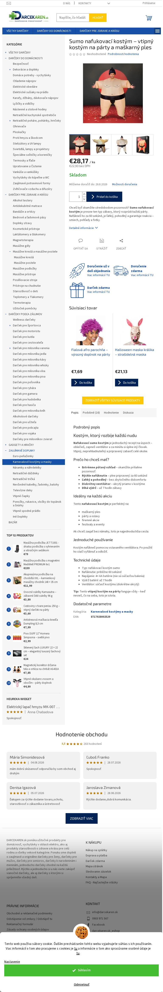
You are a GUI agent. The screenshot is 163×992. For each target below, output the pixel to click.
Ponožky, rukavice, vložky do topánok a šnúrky (37, 504)
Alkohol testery (22, 200)
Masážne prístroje (24, 274)
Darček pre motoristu (26, 331)
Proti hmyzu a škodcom (28, 138)
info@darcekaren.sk (105, 912)
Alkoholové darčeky (25, 416)
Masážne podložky (25, 269)
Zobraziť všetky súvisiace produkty (113, 400)
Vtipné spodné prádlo (26, 511)
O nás (66, 3)
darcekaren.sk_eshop (106, 931)
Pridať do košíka (107, 196)
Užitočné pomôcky (25, 308)
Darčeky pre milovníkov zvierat (32, 439)
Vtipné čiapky (21, 496)
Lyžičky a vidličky (23, 104)
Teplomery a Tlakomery (28, 297)
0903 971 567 (100, 918)
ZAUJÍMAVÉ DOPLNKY (22, 451)
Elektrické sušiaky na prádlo (30, 92)
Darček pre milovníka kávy (29, 360)
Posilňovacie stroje (25, 280)
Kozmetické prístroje (26, 229)
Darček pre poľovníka (26, 382)
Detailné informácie (81, 228)
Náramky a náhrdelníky (27, 468)
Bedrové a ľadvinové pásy (29, 217)
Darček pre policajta (25, 428)
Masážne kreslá (24, 257)
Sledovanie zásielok (98, 872)
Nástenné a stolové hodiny (30, 109)
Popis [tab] (75, 413)
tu (75, 948)
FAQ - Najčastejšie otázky (102, 883)
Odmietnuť (81, 984)
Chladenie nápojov (24, 81)
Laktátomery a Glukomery (29, 234)
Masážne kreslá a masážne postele (35, 252)
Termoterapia (22, 303)
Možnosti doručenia (124, 184)
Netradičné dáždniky (26, 473)
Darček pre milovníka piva (29, 377)
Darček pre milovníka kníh (29, 411)
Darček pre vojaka (24, 433)
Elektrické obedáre (25, 87)
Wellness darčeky (24, 320)
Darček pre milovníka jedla (29, 354)
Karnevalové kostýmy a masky (32, 462)
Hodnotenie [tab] (111, 413)
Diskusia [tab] (128, 413)
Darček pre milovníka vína (29, 371)
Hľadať (98, 17)
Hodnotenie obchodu (82, 734)
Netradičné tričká (24, 479)
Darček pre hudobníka (27, 399)
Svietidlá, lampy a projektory (31, 149)
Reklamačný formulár (20, 924)
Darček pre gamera (25, 394)
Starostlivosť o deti (25, 291)
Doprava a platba (96, 856)
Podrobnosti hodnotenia (123, 54)
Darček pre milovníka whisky (31, 365)
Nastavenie (12, 961)
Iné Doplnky (20, 517)
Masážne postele (25, 263)
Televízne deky (22, 490)
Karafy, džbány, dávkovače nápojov (35, 98)
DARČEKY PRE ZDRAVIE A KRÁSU (28, 195)
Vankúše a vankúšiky (26, 172)
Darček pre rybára (24, 388)
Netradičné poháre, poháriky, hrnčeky (37, 121)
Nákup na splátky (96, 850)
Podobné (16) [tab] (91, 413)
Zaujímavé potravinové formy (31, 183)
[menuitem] (17, 31)
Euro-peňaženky (23, 456)
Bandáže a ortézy (24, 212)
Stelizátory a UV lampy (27, 144)
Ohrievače (19, 126)
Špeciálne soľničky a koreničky (32, 155)
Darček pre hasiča (24, 405)
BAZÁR (13, 522)
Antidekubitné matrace (27, 206)
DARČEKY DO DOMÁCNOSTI (26, 58)
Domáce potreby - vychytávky (32, 75)
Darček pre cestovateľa (28, 343)
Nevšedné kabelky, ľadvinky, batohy (36, 485)
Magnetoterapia (23, 240)
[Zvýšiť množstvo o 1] (84, 194)
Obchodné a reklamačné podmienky (29, 914)
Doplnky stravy (22, 223)
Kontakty (85, 3)
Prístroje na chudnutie (27, 286)
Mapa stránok (94, 866)
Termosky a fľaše (24, 161)
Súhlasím (84, 970)
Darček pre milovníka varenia (31, 348)
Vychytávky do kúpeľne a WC (31, 177)
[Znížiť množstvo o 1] (84, 199)
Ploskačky (19, 132)
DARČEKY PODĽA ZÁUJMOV (25, 314)
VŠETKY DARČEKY (20, 53)
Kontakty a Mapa (96, 877)
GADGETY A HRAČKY (21, 445)
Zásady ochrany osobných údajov (28, 930)
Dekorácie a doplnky (26, 69)
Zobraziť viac (81, 818)
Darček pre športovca (27, 325)
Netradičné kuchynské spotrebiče (34, 115)
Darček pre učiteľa (24, 422)
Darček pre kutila (23, 337)
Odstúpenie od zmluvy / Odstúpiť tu (29, 919)
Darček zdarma (95, 861)
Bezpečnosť (21, 64)
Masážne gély (21, 246)
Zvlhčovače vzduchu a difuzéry (32, 189)
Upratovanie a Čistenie (27, 166)
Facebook (98, 925)
